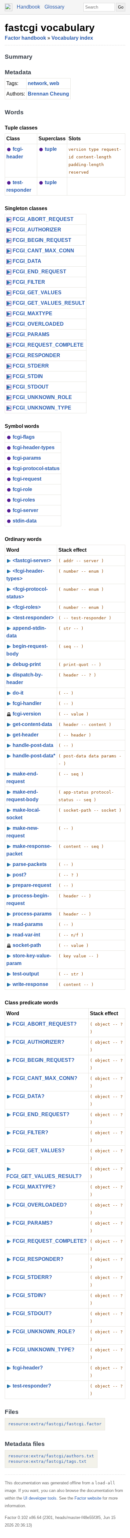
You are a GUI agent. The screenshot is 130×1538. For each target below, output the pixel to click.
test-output (26, 973)
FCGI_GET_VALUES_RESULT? (44, 1176)
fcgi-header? (28, 1367)
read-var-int (26, 934)
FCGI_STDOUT (31, 386)
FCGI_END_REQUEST (39, 271)
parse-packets (30, 864)
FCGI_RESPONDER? (38, 1259)
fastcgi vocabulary (50, 27)
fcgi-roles (24, 500)
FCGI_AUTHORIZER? (38, 1042)
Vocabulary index (72, 38)
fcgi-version (27, 713)
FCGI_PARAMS (31, 334)
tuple (51, 149)
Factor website (87, 1498)
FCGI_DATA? (28, 1096)
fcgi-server (25, 510)
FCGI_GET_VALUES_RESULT (49, 303)
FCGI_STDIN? (29, 1295)
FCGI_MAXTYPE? (34, 1186)
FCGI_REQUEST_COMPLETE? (50, 1241)
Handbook (28, 7)
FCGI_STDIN (28, 376)
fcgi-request (27, 479)
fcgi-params (27, 458)
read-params (28, 924)
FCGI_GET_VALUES (37, 292)
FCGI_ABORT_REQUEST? (45, 1024)
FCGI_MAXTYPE (32, 313)
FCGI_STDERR (31, 366)
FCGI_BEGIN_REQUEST (42, 240)
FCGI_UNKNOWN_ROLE (42, 397)
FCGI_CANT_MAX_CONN (43, 250)
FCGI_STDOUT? (32, 1313)
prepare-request (32, 885)
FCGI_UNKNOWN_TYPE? (43, 1349)
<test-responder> (33, 617)
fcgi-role (22, 489)
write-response (30, 984)
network (37, 83)
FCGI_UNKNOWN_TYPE (42, 407)
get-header (25, 734)
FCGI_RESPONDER (36, 355)
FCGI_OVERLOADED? (40, 1205)
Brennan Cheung (48, 94)
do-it (18, 693)
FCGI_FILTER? (30, 1132)
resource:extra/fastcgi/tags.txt (47, 1461)
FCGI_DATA (27, 261)
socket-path (27, 945)
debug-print (27, 664)
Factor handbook (25, 38)
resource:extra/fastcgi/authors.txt (51, 1456)
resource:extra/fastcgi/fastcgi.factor (55, 1423)
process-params (32, 913)
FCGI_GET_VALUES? (39, 1150)
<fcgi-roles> (27, 607)
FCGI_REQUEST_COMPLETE (48, 345)
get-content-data (32, 724)
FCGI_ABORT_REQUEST (43, 219)
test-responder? (32, 1385)
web (54, 83)
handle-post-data (33, 745)
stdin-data (25, 520)
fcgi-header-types (34, 447)
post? (20, 874)
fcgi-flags (24, 437)
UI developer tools (39, 1498)
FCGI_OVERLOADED (38, 324)
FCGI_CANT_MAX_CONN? (45, 1078)
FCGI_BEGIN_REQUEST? (43, 1060)
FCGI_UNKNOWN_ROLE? (44, 1331)
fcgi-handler (27, 703)
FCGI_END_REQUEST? (41, 1114)
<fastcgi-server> (32, 560)
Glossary (54, 7)
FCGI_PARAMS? (33, 1223)
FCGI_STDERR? (32, 1277)
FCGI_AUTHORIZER (37, 229)
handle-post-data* (34, 755)
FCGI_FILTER (29, 282)
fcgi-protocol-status (36, 468)
